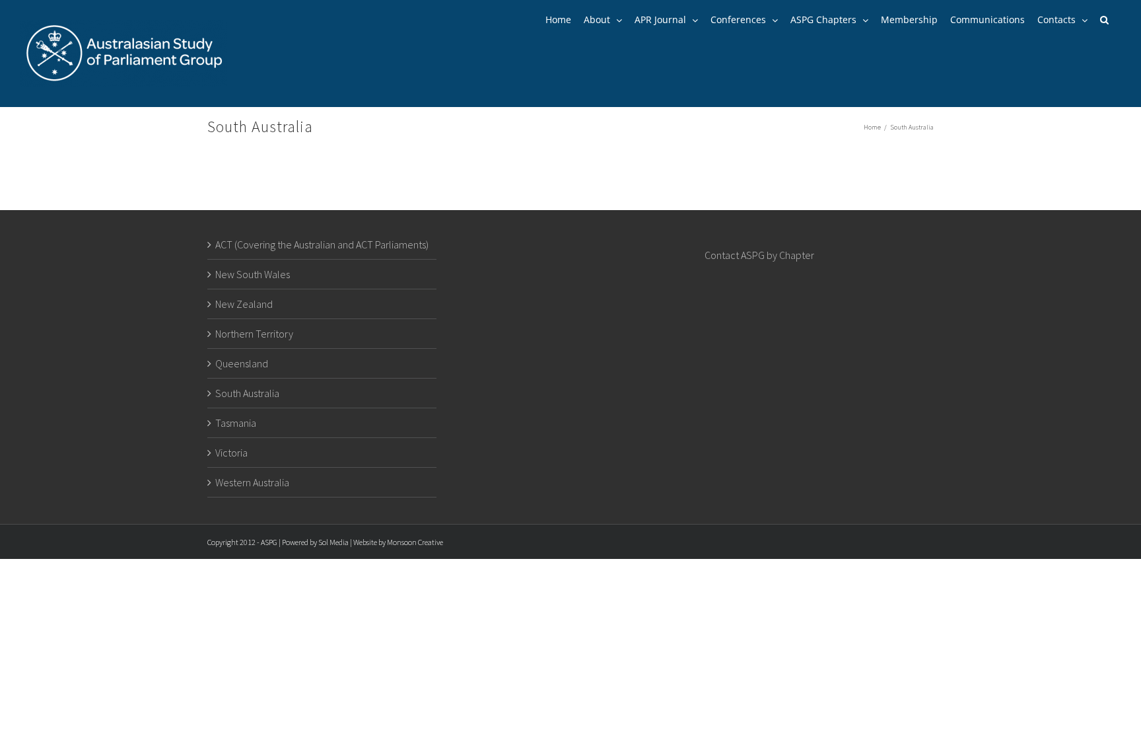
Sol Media (333, 542)
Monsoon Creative (415, 542)
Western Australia (252, 482)
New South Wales (252, 274)
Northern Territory (254, 333)
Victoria (231, 452)
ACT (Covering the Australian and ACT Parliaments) (322, 244)
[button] (1104, 20)
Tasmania (235, 422)
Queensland (241, 363)
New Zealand (244, 304)
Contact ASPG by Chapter (759, 255)
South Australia (247, 393)
